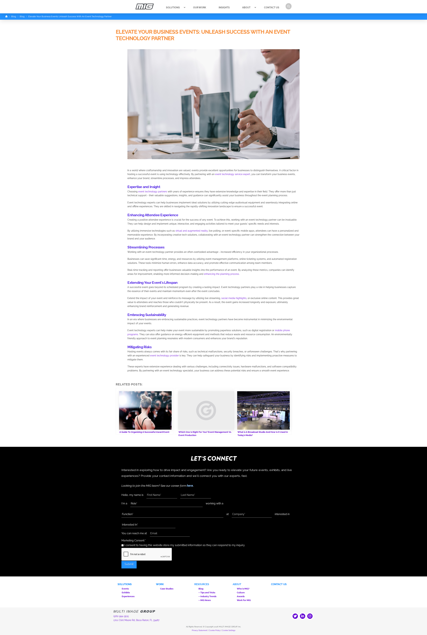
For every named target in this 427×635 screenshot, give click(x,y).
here (190, 485)
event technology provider (164, 355)
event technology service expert (232, 174)
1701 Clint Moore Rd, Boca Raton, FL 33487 (136, 620)
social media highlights (234, 298)
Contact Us (279, 584)
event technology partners (152, 191)
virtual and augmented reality (191, 230)
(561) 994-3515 (121, 616)
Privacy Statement (199, 630)
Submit (129, 564)
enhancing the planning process (221, 274)
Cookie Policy (215, 630)
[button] (289, 6)
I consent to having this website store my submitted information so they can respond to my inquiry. (184, 545)
